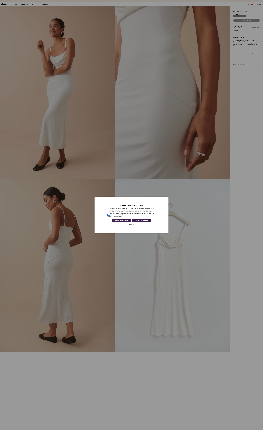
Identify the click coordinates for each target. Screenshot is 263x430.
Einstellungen (131, 224)
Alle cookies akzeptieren (141, 220)
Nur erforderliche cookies (121, 220)
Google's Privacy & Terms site (115, 216)
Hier (109, 214)
